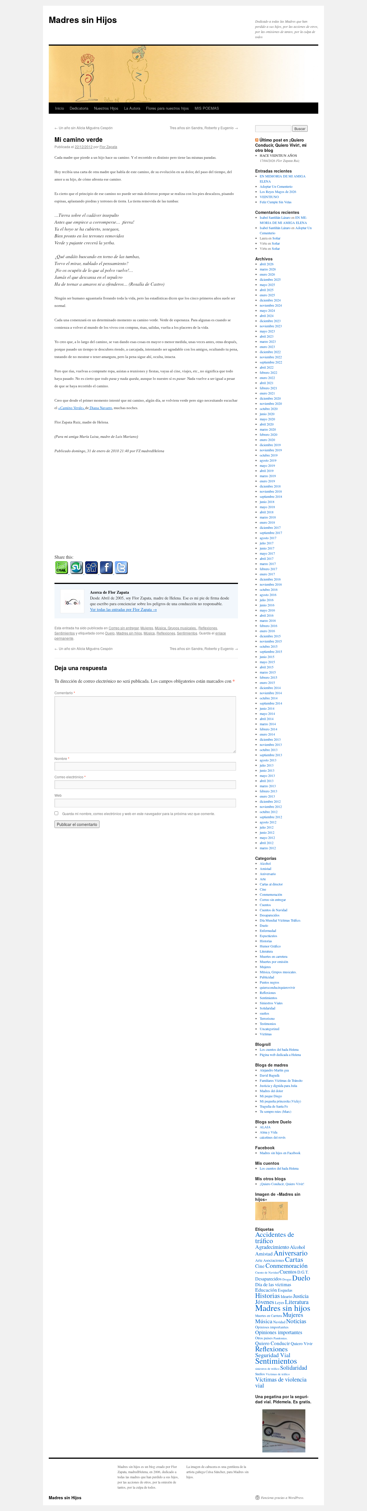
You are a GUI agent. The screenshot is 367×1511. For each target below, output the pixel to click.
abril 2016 (267, 615)
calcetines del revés (273, 1137)
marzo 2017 (268, 563)
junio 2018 (267, 501)
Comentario (64, 692)
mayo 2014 (267, 713)
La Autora (132, 108)
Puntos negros (269, 982)
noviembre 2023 (271, 326)
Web (58, 795)
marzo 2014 (268, 723)
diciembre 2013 (270, 739)
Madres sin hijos (129, 632)
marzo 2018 (268, 517)
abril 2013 (267, 780)
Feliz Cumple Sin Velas (276, 202)
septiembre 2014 (271, 703)
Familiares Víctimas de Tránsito (281, 1080)
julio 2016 (267, 599)
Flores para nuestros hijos (167, 108)
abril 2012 (267, 842)
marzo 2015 (268, 672)
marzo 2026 (268, 269)
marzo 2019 (268, 475)
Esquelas (285, 1290)
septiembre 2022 (271, 362)
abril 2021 (267, 382)
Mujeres (146, 627)
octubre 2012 (269, 811)
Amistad (265, 868)
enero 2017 (267, 574)
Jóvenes (264, 1301)
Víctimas (266, 1034)
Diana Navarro (100, 408)
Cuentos (265, 904)
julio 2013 (267, 765)
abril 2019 (267, 470)
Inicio (59, 108)
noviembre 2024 (271, 305)
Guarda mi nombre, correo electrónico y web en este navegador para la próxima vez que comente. (138, 813)
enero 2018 (267, 522)
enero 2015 (267, 682)
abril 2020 (267, 424)
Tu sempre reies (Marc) (275, 1111)
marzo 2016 (268, 620)
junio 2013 (267, 770)
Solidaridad (267, 1008)
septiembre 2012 (271, 816)
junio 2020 (267, 413)
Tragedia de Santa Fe (274, 1106)
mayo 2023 (267, 331)
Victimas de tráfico (278, 1374)
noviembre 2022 (271, 357)
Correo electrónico (70, 776)
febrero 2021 (268, 388)
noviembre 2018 (271, 491)
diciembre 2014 (270, 687)
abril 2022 (267, 367)
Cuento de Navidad (267, 1272)
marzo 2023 (268, 341)
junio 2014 (267, 708)
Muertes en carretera (273, 956)
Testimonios (268, 1023)
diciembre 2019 (270, 444)
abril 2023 (267, 336)
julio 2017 (267, 543)
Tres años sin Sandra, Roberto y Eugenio (204, 127)
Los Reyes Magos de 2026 (278, 191)
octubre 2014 (269, 698)
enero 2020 (267, 439)
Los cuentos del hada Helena (279, 1049)
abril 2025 (267, 289)
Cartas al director (271, 884)
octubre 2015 (269, 646)
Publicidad (267, 977)
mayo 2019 (267, 465)
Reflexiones (207, 627)
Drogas (286, 1279)
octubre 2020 (269, 408)
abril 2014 (267, 718)
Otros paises (264, 1338)
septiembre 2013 (271, 754)
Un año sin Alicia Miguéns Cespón (83, 127)
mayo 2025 (267, 284)
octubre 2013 (269, 749)
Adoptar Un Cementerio (276, 186)
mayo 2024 (267, 310)
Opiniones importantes (278, 1332)
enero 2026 (267, 274)
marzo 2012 (268, 848)
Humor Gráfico (270, 946)
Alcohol (265, 863)
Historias (266, 941)
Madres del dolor (271, 1090)
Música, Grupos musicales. (176, 627)
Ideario (286, 1296)
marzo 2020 (268, 429)
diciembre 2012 (270, 801)
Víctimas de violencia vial (281, 1382)
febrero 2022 (268, 372)
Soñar (276, 238)
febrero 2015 (268, 677)
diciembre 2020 (270, 398)
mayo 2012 (267, 837)
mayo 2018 (267, 506)
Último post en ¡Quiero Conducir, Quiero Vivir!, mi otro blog (281, 145)
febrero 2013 (268, 791)
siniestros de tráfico (267, 1369)
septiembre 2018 (271, 496)
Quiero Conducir (272, 1343)
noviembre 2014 (271, 692)
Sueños (260, 1374)
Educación (266, 1289)
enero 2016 (267, 630)
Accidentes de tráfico (274, 1237)
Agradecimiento (272, 1246)
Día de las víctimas (273, 1284)
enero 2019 (267, 481)
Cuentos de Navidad (273, 910)
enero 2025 (267, 295)
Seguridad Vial (272, 1355)
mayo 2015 (267, 661)
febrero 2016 (268, 625)
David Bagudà (269, 1075)
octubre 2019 (269, 455)
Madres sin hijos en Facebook (280, 1152)
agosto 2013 (268, 760)
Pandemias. (281, 1338)
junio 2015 (267, 656)
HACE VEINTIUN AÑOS (278, 155)
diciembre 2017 (270, 527)
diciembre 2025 (270, 279)
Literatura (266, 951)
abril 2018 (267, 512)
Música (149, 632)
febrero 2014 (268, 729)
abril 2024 (267, 315)
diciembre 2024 (270, 300)
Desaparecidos (270, 915)
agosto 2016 (268, 594)
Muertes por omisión (274, 961)
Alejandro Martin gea (274, 1070)
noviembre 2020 (271, 403)
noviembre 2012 (271, 806)
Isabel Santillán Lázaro (275, 217)
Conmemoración (271, 894)
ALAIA (265, 1127)
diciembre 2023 (270, 320)
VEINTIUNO (269, 196)
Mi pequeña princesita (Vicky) (280, 1101)
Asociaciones (273, 1260)
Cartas (294, 1259)
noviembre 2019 (271, 450)
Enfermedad (268, 930)
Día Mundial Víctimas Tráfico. (280, 920)
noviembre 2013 (271, 744)
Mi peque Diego (271, 1096)
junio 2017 (267, 548)
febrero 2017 (268, 568)
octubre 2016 (269, 589)
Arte (263, 879)
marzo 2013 (268, 785)
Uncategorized (269, 1028)
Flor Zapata (108, 146)
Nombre (61, 758)
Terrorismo (267, 1018)
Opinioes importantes (271, 1327)
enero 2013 (267, 796)
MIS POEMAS (207, 108)
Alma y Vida (268, 1132)
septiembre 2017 (271, 532)
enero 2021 (267, 393)
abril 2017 (267, 558)
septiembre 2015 (271, 651)
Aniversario (268, 873)
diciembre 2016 (270, 579)
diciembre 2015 (270, 636)
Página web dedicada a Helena (280, 1054)
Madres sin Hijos (83, 19)
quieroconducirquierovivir (277, 987)
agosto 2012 (268, 822)
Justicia (301, 1295)
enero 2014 (267, 734)
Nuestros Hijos (106, 108)
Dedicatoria (79, 108)
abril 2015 (267, 667)
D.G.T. (303, 1272)
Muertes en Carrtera (268, 1315)
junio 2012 (267, 832)
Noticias (296, 1321)
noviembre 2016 (271, 584)
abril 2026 (267, 264)
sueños (264, 1013)
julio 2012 (267, 827)
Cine (263, 889)
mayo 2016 (267, 610)
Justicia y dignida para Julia (278, 1085)
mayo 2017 (267, 553)
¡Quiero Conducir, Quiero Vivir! (282, 1183)
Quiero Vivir (302, 1343)
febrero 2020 (268, 434)
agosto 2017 (268, 537)
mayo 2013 (267, 775)
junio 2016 (267, 605)
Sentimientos (64, 632)
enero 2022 (267, 377)
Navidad (279, 1322)
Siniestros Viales (271, 1003)
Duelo (110, 632)
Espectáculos (268, 935)
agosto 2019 (268, 460)
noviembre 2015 (271, 641)
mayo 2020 (267, 419)
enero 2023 (267, 346)
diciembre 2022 (270, 351)
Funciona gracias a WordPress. (282, 1497)
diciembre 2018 (270, 486)
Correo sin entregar (124, 627)
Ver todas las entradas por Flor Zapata (123, 609)
